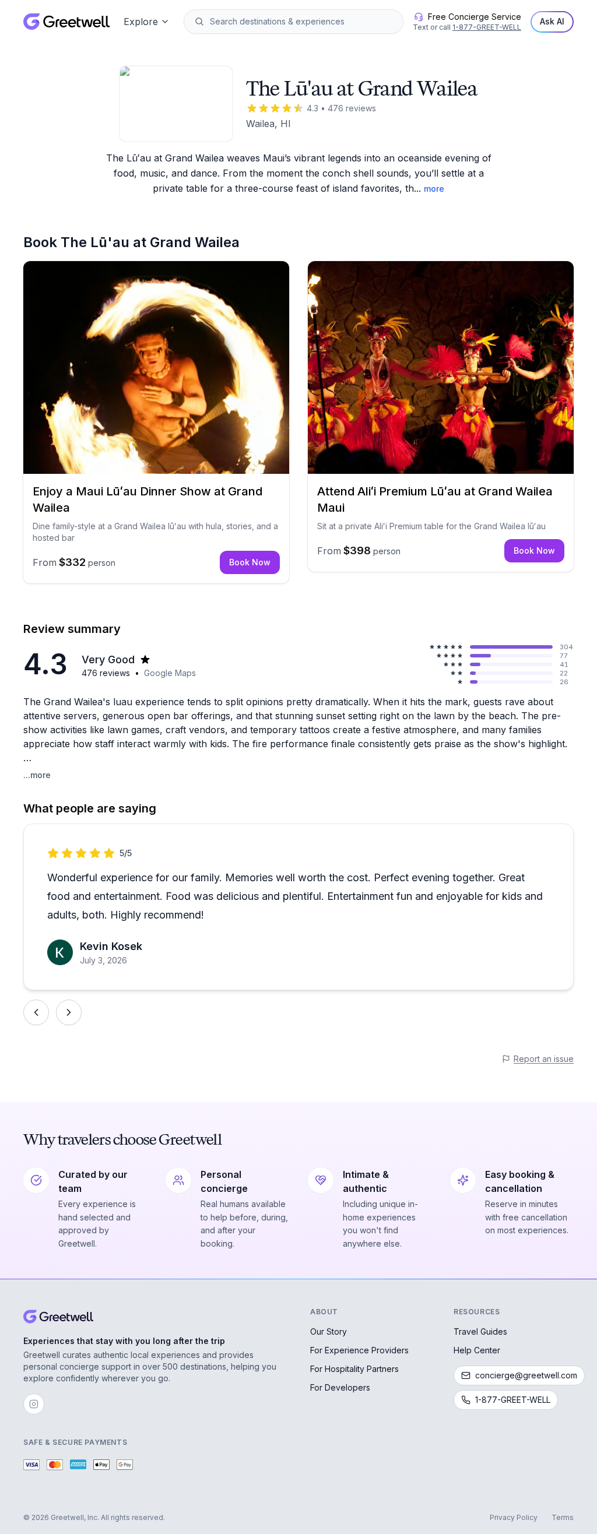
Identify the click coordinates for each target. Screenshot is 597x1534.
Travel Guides (480, 1331)
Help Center (477, 1350)
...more (37, 775)
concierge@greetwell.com (526, 1375)
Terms (563, 1517)
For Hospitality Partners (354, 1369)
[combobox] (302, 21)
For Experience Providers (359, 1350)
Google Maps (170, 673)
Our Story (328, 1331)
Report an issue (544, 1059)
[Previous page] (36, 1012)
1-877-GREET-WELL (486, 27)
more (434, 188)
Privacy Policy (514, 1517)
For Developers (340, 1387)
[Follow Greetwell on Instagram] (33, 1404)
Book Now (250, 562)
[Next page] (69, 1012)
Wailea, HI (268, 123)
